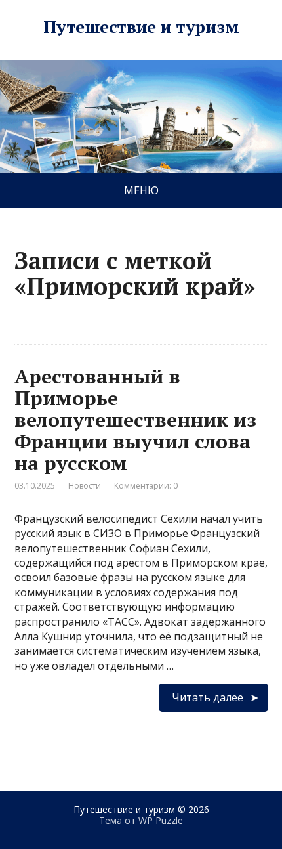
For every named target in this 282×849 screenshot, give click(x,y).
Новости (84, 485)
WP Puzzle (160, 820)
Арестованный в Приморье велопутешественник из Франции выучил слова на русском (135, 419)
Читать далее (207, 697)
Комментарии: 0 (146, 485)
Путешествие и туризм (141, 27)
